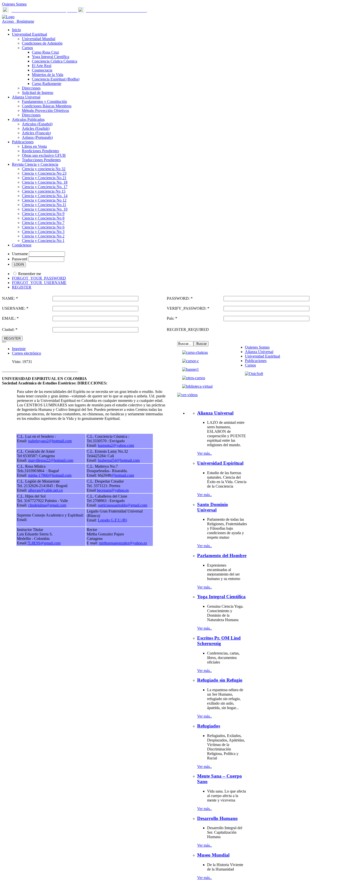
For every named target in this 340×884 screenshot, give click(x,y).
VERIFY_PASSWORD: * (188, 308)
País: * (172, 318)
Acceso (8, 21)
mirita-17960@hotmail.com (49, 475)
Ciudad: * (9, 329)
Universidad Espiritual (262, 356)
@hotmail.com (61, 460)
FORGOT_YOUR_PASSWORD (39, 278)
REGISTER (21, 287)
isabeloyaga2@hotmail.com (50, 441)
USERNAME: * (15, 308)
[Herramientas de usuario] (4, 342)
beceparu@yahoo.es (113, 490)
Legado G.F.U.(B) (112, 520)
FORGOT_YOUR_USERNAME (39, 283)
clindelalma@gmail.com (47, 505)
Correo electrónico (26, 353)
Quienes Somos (14, 4)
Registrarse (24, 21)
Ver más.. (204, 453)
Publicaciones (256, 361)
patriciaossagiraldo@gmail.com (122, 505)
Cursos (250, 365)
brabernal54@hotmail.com (119, 460)
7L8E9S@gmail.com (43, 543)
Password (19, 259)
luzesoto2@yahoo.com (116, 445)
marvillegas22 (39, 460)
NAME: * (10, 298)
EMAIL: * (10, 318)
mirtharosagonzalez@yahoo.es (123, 543)
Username (20, 254)
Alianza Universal (259, 352)
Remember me (29, 274)
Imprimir (19, 349)
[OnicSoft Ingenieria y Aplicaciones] (254, 373)
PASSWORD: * (180, 298)
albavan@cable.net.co (45, 490)
